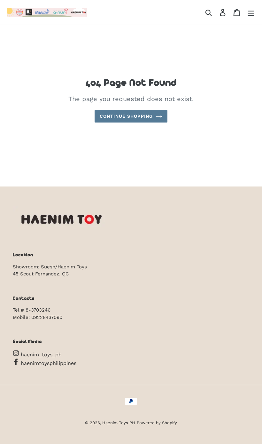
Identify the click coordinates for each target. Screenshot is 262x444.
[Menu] (251, 12)
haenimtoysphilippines (47, 363)
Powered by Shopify (157, 422)
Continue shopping (126, 116)
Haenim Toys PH (118, 422)
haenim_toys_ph (40, 355)
